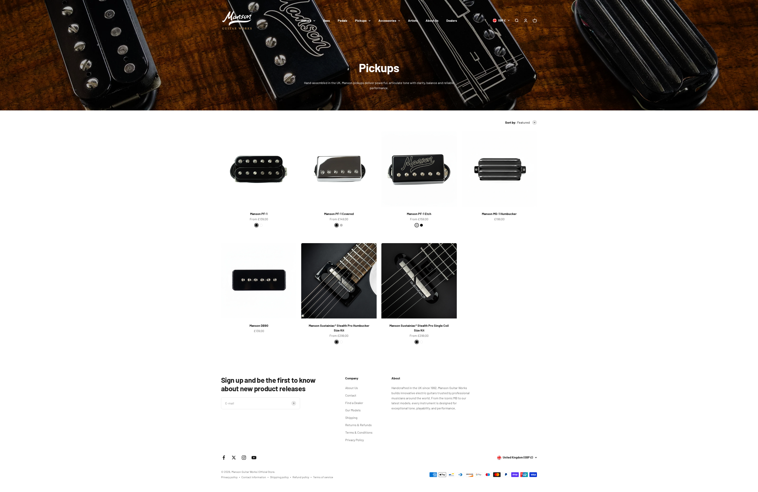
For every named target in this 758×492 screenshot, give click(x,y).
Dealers (451, 20)
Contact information (253, 477)
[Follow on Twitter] (233, 457)
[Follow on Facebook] (223, 457)
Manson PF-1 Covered (339, 214)
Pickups (361, 20)
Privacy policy (229, 477)
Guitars (306, 20)
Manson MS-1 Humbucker (499, 214)
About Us (432, 20)
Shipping (351, 417)
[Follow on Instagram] (244, 457)
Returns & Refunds (358, 425)
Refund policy (301, 477)
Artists (413, 20)
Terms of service (323, 477)
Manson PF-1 (258, 214)
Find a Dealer (354, 403)
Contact (350, 395)
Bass (326, 20)
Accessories (387, 20)
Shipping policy (279, 477)
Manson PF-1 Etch (419, 214)
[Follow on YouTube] (254, 457)
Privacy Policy (354, 440)
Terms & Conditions (358, 432)
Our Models (353, 410)
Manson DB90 (259, 325)
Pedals (342, 20)
